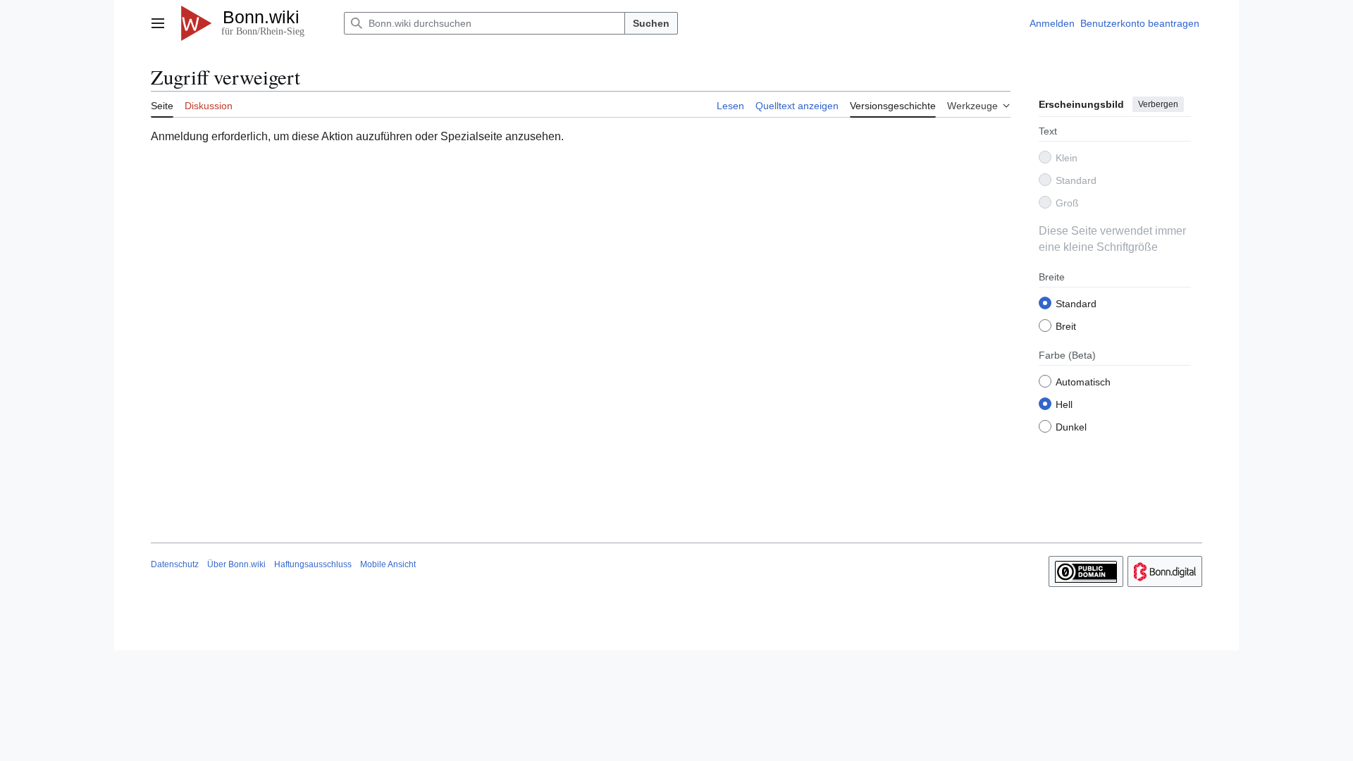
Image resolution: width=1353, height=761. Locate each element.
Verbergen (1158, 104)
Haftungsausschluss (313, 564)
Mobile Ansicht (388, 564)
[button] (158, 23)
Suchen (651, 23)
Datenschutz (175, 564)
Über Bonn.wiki (236, 564)
